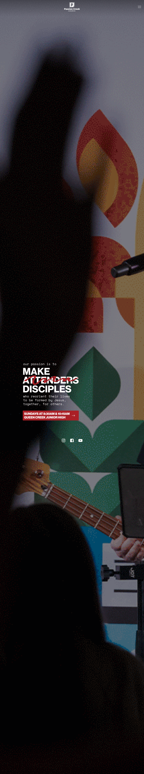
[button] (139, 7)
